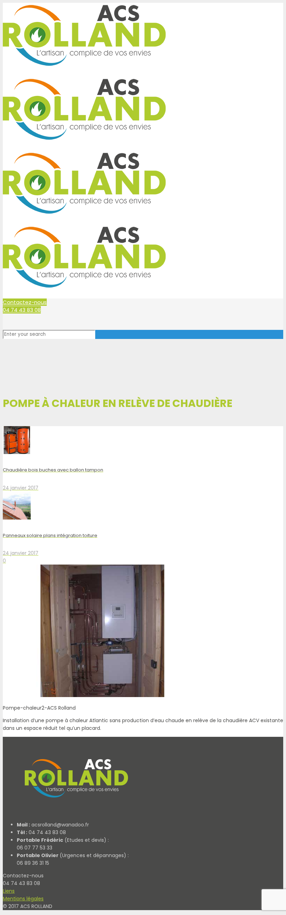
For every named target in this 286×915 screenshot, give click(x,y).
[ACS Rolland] (75, 812)
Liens (9, 890)
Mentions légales (23, 898)
